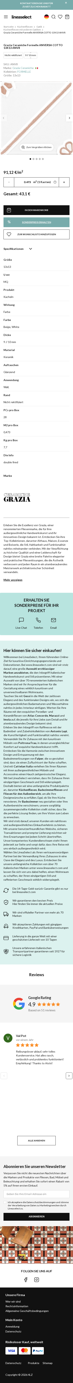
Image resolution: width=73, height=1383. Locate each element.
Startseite (9, 26)
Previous (3, 117)
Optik (39, 26)
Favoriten (60, 16)
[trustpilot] (47, 1279)
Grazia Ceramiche (23, 68)
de (46, 16)
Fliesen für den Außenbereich (22, 793)
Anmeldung (12, 1326)
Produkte (33, 1363)
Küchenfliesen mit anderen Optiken (22, 29)
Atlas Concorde (37, 715)
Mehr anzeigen (13, 579)
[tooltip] (21, 623)
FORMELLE (24, 71)
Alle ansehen (36, 1140)
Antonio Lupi (58, 731)
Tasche (67, 16)
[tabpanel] (36, 118)
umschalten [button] (6, 16)
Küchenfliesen (25, 26)
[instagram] (36, 1279)
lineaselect (22, 16)
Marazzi (54, 715)
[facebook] (25, 1279)
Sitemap (48, 1363)
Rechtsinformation (16, 1306)
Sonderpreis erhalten (29, 222)
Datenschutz (13, 1331)
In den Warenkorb (36, 210)
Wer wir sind (13, 1301)
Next (69, 117)
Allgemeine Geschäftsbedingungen (27, 1310)
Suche (53, 16)
